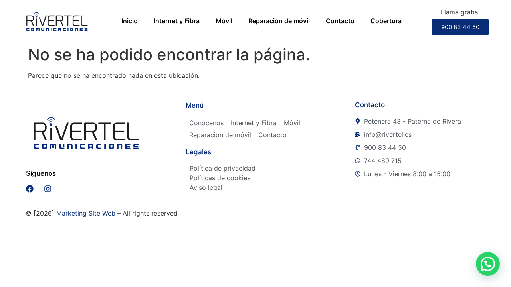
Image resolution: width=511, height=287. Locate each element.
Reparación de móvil (279, 21)
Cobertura (386, 21)
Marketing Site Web (85, 213)
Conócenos (206, 123)
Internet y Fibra (177, 21)
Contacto (340, 21)
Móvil (224, 21)
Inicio (129, 21)
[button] (488, 264)
